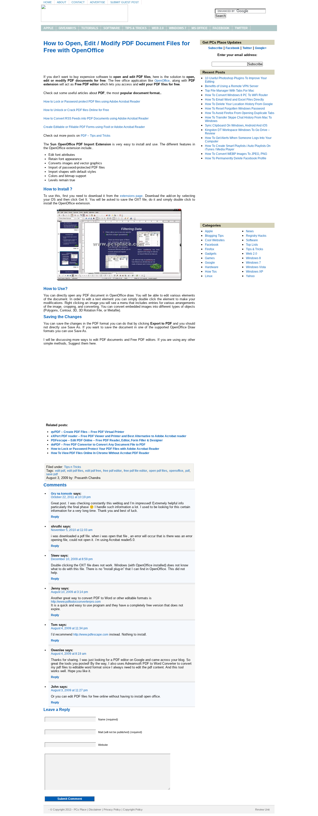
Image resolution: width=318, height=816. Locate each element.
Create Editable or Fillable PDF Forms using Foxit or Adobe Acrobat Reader (94, 127)
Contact (78, 2)
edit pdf (60, 470)
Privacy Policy (112, 809)
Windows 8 (253, 258)
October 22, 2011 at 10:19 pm (71, 497)
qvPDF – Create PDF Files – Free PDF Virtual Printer (87, 432)
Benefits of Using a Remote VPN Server (231, 86)
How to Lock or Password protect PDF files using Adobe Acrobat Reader (91, 101)
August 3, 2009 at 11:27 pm (69, 690)
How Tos (211, 271)
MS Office (199, 28)
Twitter (241, 28)
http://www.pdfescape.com (90, 634)
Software (111, 28)
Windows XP (254, 271)
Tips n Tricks (72, 467)
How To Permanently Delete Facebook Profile (235, 158)
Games (210, 258)
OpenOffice (162, 80)
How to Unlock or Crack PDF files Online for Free (76, 110)
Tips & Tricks (136, 28)
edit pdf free (93, 470)
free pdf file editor (135, 470)
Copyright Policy (133, 809)
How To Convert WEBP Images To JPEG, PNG (236, 154)
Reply (55, 517)
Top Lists (252, 244)
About (61, 2)
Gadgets (210, 253)
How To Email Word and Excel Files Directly (234, 99)
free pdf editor (112, 470)
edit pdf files (75, 470)
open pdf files (158, 470)
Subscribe (215, 48)
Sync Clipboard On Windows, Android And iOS (236, 125)
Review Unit (262, 809)
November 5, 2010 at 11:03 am (71, 530)
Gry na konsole (61, 493)
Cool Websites (215, 240)
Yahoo (250, 276)
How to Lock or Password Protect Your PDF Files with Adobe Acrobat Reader (105, 449)
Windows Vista (256, 267)
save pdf (52, 474)
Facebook (221, 28)
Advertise (97, 2)
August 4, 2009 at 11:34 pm (69, 628)
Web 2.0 (158, 28)
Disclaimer (95, 809)
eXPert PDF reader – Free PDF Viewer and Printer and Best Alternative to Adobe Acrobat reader (118, 436)
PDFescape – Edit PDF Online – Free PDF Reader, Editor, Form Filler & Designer (107, 440)
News (250, 231)
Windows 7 (177, 28)
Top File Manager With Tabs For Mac (229, 90)
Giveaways (67, 28)
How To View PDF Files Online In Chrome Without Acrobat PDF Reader (100, 453)
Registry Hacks (256, 235)
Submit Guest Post (124, 2)
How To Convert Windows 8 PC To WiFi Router (236, 95)
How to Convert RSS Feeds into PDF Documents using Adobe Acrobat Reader (96, 118)
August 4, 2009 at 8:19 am (68, 653)
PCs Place (80, 809)
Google (210, 262)
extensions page (131, 196)
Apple (48, 28)
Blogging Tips (214, 235)
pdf (187, 470)
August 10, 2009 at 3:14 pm (69, 592)
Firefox (209, 249)
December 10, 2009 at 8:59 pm (72, 559)
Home (47, 2)
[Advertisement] (119, 65)
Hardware (211, 267)
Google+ (261, 48)
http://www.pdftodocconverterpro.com (76, 601)
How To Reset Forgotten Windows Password (235, 108)
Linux (208, 276)
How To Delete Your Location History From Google (239, 104)
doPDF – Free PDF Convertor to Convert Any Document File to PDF (98, 444)
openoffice (176, 470)
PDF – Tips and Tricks (95, 135)
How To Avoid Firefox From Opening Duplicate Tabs (239, 113)
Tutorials (89, 28)
